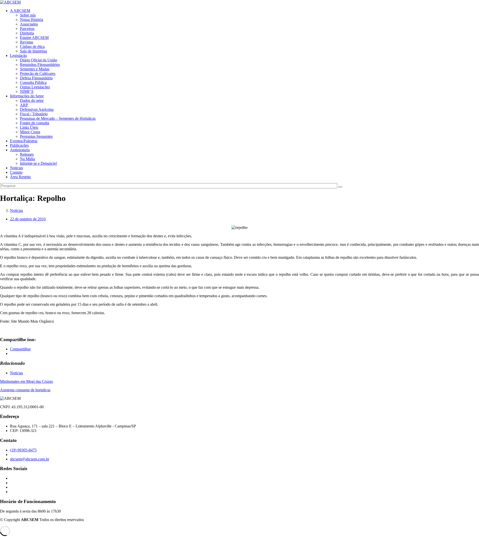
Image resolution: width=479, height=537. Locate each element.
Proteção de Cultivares (37, 73)
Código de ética (32, 46)
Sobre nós (28, 15)
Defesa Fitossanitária (36, 78)
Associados (29, 24)
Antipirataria (20, 150)
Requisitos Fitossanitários (40, 64)
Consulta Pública (33, 82)
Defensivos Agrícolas (37, 109)
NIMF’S (26, 91)
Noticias (16, 168)
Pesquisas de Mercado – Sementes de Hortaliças (58, 118)
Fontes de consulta (34, 123)
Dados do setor (32, 100)
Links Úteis (29, 127)
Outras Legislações (35, 87)
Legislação (18, 55)
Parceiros (27, 28)
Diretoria (27, 33)
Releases (27, 154)
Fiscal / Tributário (34, 114)
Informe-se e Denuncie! (38, 163)
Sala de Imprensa (33, 51)
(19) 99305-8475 (23, 450)
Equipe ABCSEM (34, 37)
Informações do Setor (27, 96)
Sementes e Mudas (34, 69)
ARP (24, 105)
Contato (16, 172)
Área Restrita (20, 177)
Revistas (26, 42)
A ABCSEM (20, 10)
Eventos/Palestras (23, 141)
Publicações (19, 145)
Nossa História (31, 19)
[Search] (340, 187)
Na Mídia (27, 159)
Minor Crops (30, 132)
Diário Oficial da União (38, 60)
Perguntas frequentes (36, 136)
